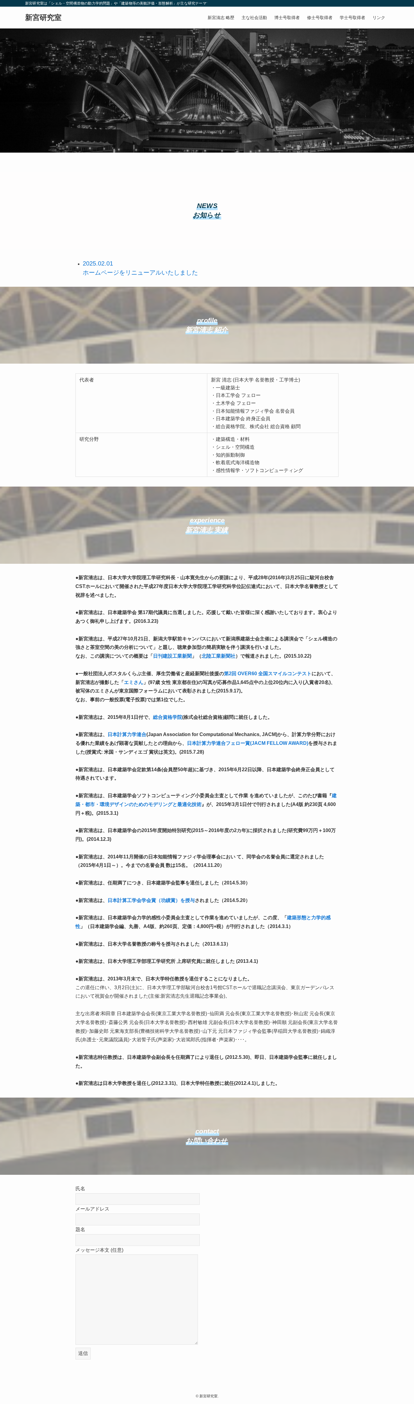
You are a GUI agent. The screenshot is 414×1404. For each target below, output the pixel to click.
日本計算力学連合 (127, 734)
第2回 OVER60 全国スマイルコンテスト (268, 673)
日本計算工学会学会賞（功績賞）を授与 (151, 900)
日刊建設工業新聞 (172, 656)
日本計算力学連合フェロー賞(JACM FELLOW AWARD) (247, 743)
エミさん (133, 682)
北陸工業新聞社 (218, 656)
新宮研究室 (43, 17)
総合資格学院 (167, 717)
